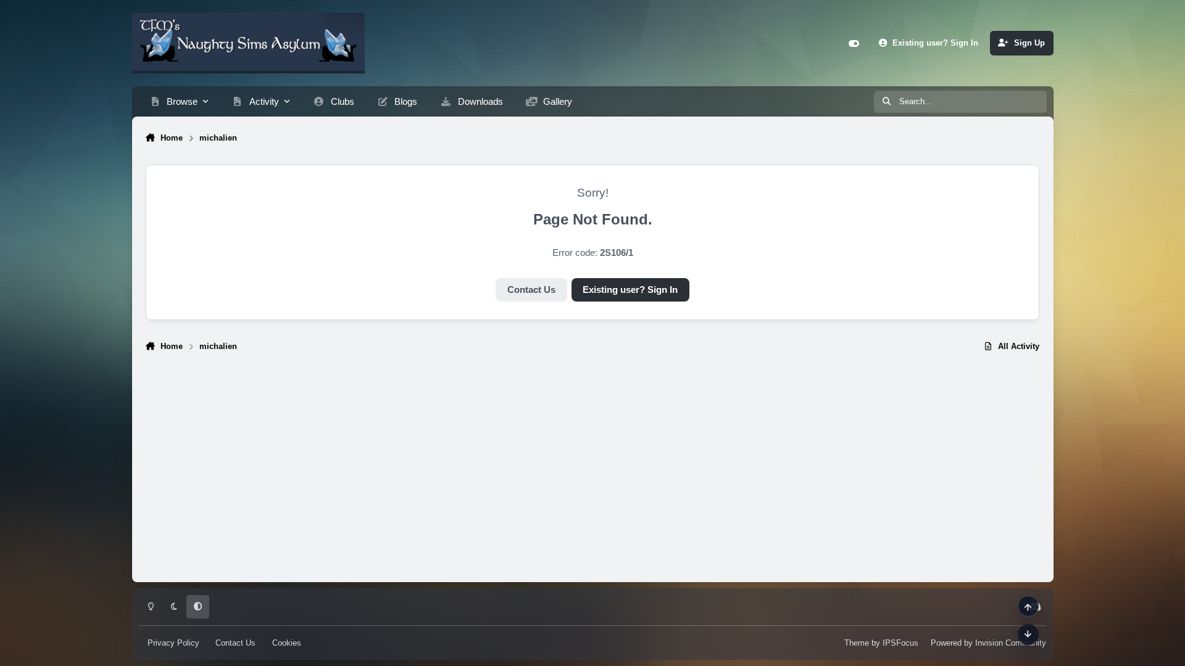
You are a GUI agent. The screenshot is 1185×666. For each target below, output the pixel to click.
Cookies (286, 643)
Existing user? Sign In (630, 290)
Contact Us (531, 290)
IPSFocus (900, 643)
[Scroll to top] (1028, 606)
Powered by (988, 643)
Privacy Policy (173, 643)
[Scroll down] (1028, 634)
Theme (856, 643)
